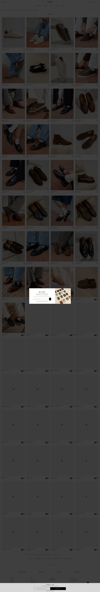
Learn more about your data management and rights (42, 301)
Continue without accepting (50, 590)
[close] (69, 289)
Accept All (58, 588)
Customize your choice (42, 588)
